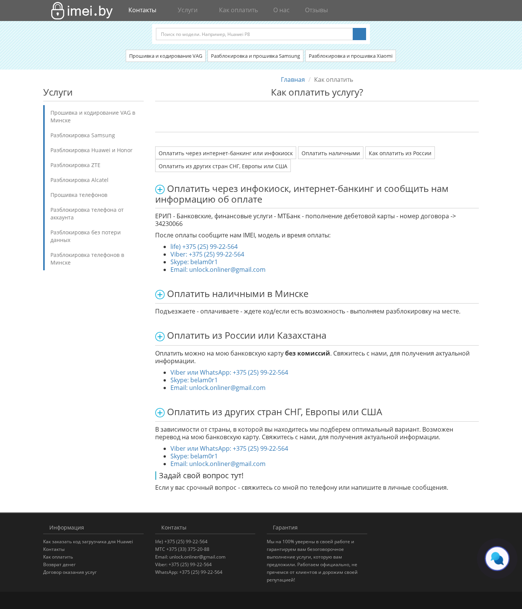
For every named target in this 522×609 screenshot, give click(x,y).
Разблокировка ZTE (75, 165)
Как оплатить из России (400, 153)
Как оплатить (237, 10)
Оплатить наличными (331, 153)
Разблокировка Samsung (82, 135)
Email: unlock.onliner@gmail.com (218, 269)
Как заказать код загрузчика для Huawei (88, 541)
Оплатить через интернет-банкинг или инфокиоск (226, 153)
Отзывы (315, 10)
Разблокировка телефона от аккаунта (87, 213)
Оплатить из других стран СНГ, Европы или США (223, 166)
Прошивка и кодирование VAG (165, 55)
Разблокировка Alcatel (79, 180)
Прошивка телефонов (78, 194)
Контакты (54, 549)
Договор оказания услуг (70, 572)
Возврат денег (59, 564)
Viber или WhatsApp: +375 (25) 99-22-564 (229, 372)
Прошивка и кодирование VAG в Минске (92, 116)
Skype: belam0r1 (194, 262)
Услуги (187, 10)
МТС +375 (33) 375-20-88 (182, 549)
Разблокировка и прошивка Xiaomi (350, 55)
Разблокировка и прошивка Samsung (255, 55)
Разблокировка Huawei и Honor (91, 150)
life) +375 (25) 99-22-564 (204, 246)
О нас (281, 10)
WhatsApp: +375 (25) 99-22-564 (188, 572)
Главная (293, 79)
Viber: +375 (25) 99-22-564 (207, 254)
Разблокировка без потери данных (85, 236)
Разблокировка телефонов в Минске (87, 258)
